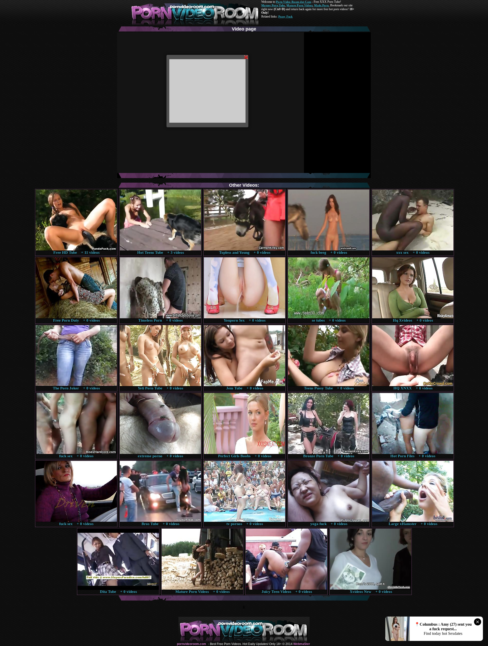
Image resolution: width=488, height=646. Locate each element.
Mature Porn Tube (273, 5)
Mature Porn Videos (299, 5)
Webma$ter (301, 644)
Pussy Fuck (285, 16)
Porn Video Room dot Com (293, 1)
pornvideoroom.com (191, 644)
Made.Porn (321, 5)
